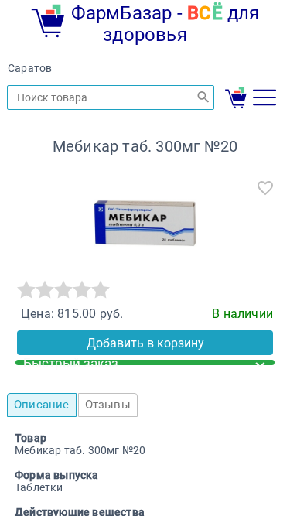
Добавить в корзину (145, 343)
